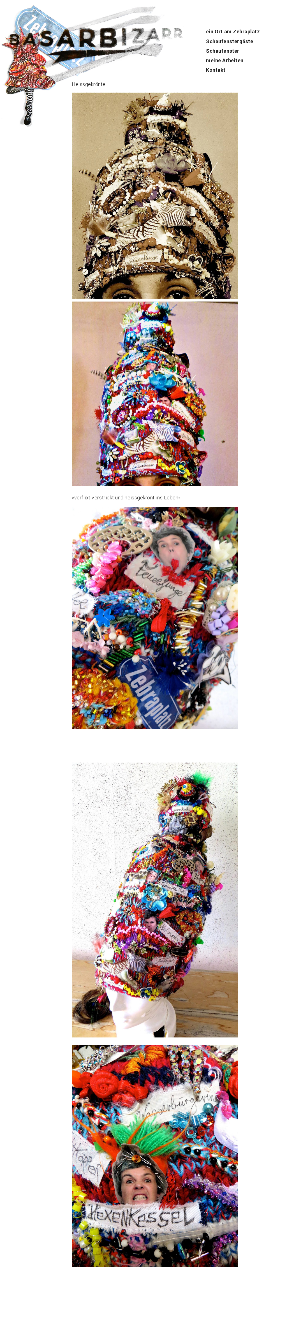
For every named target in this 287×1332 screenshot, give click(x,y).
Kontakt (216, 70)
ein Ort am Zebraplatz (233, 31)
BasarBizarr (13, 32)
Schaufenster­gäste (229, 41)
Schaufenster (222, 51)
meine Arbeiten (225, 60)
